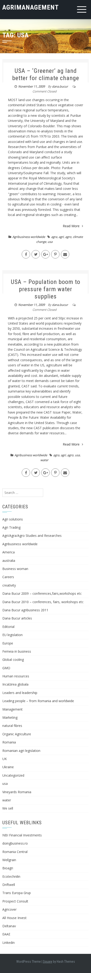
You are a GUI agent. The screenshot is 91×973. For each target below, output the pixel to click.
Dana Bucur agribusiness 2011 (25, 610)
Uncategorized (13, 775)
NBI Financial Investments (22, 835)
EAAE (6, 934)
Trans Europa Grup (16, 893)
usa (50, 242)
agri (61, 237)
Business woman (15, 568)
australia (8, 560)
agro (68, 237)
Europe (7, 643)
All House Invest (14, 918)
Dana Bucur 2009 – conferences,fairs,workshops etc (42, 593)
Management (12, 709)
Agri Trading (11, 527)
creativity (9, 585)
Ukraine (8, 767)
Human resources (15, 676)
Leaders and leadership (19, 692)
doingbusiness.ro (15, 843)
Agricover (9, 909)
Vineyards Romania (16, 792)
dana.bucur (60, 86)
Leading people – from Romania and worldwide (38, 701)
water (44, 460)
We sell (7, 808)
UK (4, 759)
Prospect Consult (15, 901)
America (8, 552)
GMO (6, 668)
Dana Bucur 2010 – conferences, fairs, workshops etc (43, 602)
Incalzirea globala (15, 684)
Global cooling (13, 659)
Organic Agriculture (16, 734)
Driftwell (8, 884)
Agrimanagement (30, 7)
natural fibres (12, 725)
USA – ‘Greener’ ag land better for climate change (45, 74)
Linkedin (8, 942)
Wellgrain (9, 860)
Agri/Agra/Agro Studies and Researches (32, 535)
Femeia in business (16, 651)
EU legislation (12, 635)
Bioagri (7, 868)
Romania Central (15, 851)
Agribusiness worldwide (28, 237)
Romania (9, 742)
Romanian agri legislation (21, 750)
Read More (71, 226)
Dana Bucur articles (17, 618)
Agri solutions (12, 519)
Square (47, 961)
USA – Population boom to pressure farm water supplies (45, 289)
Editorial (8, 626)
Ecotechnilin (11, 876)
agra (54, 237)
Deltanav (9, 926)
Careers (8, 577)
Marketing (10, 717)
